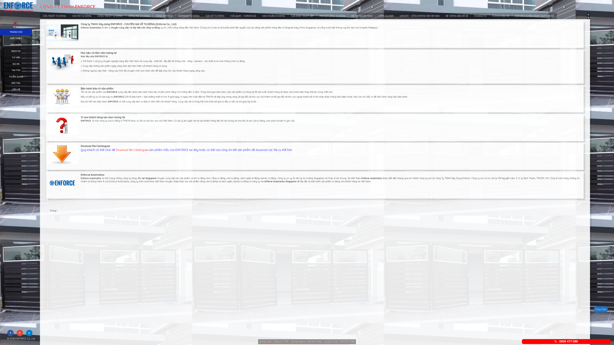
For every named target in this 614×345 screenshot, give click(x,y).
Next (588, 18)
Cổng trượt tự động (109, 16)
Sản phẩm (16, 44)
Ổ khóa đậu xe (500, 16)
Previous (588, 14)
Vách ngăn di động (273, 16)
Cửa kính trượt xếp (302, 16)
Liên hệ (16, 89)
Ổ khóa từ (480, 16)
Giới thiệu (16, 38)
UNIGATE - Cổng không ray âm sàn (420, 16)
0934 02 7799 (281, 341)
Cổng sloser (386, 16)
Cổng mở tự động (139, 16)
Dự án (16, 63)
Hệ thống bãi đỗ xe (456, 16)
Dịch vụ (16, 51)
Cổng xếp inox (164, 16)
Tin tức (16, 70)
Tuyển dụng (16, 76)
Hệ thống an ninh (362, 16)
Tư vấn (16, 57)
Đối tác (16, 83)
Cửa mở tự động (81, 16)
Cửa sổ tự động (214, 16)
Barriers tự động (189, 16)
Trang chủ (16, 32)
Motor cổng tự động (333, 16)
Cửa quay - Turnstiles (243, 16)
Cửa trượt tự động (54, 16)
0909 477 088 (347, 341)
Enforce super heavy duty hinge (534, 16)
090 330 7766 (314, 341)
